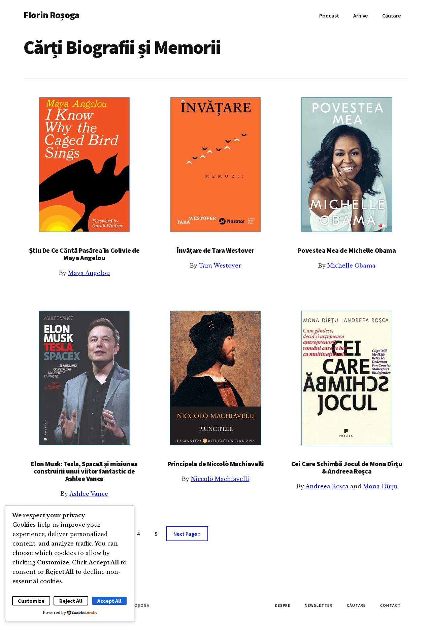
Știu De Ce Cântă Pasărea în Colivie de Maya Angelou (84, 254)
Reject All (70, 600)
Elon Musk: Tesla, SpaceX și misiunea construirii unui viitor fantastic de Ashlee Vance (84, 471)
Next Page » (187, 535)
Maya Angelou (89, 273)
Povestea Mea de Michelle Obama (347, 250)
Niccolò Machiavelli (220, 479)
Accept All (109, 600)
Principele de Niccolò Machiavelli (215, 463)
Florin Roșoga (51, 15)
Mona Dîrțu (380, 486)
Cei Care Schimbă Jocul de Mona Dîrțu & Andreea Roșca (346, 467)
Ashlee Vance (88, 493)
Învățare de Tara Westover (215, 250)
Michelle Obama (351, 265)
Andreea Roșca (327, 486)
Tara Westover (220, 265)
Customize (31, 600)
